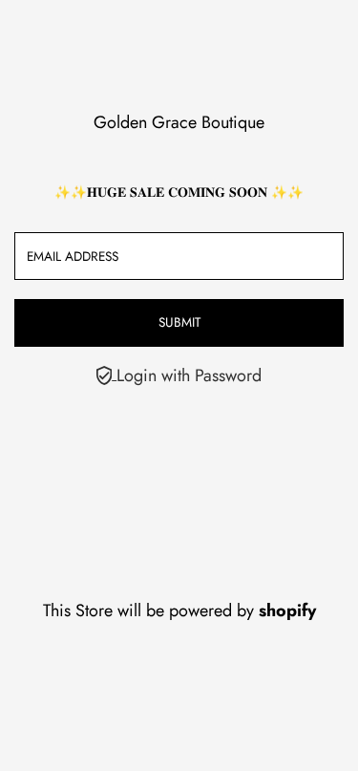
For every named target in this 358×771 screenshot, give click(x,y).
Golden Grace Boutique (179, 122)
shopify (287, 610)
